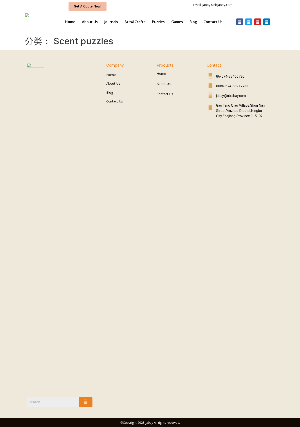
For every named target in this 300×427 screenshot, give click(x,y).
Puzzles (158, 21)
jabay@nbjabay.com (231, 96)
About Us (90, 21)
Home (70, 21)
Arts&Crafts (135, 21)
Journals (111, 21)
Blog (193, 21)
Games (177, 21)
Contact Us (213, 21)
